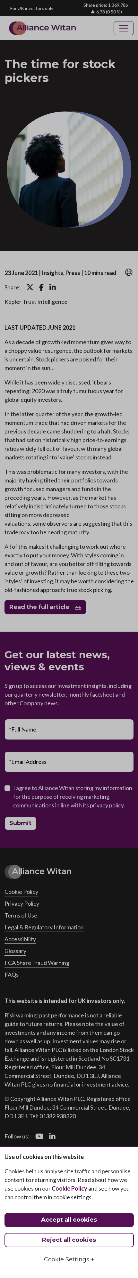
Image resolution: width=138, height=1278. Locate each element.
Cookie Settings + (69, 1259)
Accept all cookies (69, 1219)
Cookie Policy (69, 1188)
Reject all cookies (69, 1239)
